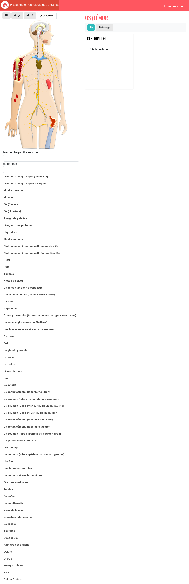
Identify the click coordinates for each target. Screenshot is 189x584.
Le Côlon (9, 363)
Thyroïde (9, 530)
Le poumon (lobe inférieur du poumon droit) (31, 398)
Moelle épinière (13, 238)
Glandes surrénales (16, 482)
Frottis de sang (13, 280)
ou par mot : (10, 163)
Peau (7, 259)
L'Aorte (8, 301)
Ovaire (8, 551)
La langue (10, 384)
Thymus (9, 273)
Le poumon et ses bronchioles (23, 475)
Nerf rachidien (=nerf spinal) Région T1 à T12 (32, 252)
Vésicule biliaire (14, 509)
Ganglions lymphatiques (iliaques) (25, 183)
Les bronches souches (18, 468)
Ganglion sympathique (18, 225)
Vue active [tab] (47, 16)
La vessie (10, 523)
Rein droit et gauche (16, 544)
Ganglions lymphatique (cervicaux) (26, 176)
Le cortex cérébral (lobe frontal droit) (27, 391)
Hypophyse (11, 232)
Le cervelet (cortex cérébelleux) (23, 287)
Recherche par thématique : (21, 152)
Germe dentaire (13, 371)
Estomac (9, 336)
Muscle (8, 197)
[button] (6, 15)
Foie (6, 378)
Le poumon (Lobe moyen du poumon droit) (31, 412)
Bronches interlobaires (18, 516)
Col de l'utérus (13, 579)
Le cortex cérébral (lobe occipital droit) (28, 419)
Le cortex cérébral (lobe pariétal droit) (27, 426)
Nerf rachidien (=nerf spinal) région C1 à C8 (31, 245)
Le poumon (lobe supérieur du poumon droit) (32, 433)
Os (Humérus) (12, 211)
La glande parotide (16, 350)
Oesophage (11, 447)
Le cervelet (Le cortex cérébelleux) (25, 322)
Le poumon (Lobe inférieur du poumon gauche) (34, 405)
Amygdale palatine (15, 218)
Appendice (10, 308)
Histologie (104, 27)
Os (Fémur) (11, 204)
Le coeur (9, 357)
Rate (6, 266)
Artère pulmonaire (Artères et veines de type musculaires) (40, 315)
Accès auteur (176, 6)
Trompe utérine (13, 565)
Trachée (9, 489)
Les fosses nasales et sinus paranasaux (29, 329)
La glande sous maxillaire (20, 440)
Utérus (8, 558)
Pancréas (9, 496)
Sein (6, 572)
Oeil (6, 343)
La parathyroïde (14, 503)
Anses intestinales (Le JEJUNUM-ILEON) (29, 294)
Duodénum (11, 537)
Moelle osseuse (13, 190)
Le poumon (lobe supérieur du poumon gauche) (34, 454)
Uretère (8, 461)
